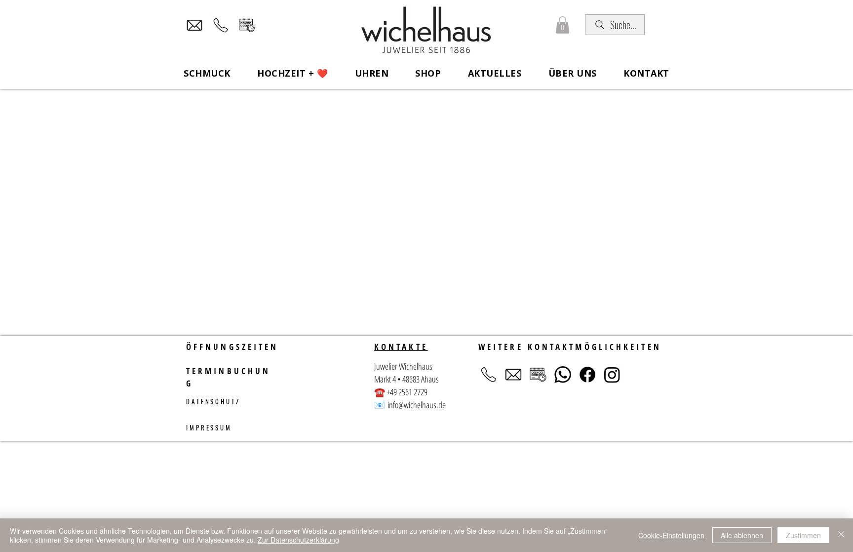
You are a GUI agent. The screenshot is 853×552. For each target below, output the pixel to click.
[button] (562, 25)
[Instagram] (612, 374)
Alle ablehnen (742, 535)
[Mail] (194, 25)
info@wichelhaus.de (417, 405)
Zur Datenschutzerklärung (298, 540)
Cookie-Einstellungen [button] (671, 535)
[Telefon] (221, 25)
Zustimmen (803, 535)
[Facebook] (587, 374)
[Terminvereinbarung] (247, 25)
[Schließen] (841, 535)
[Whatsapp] (562, 374)
